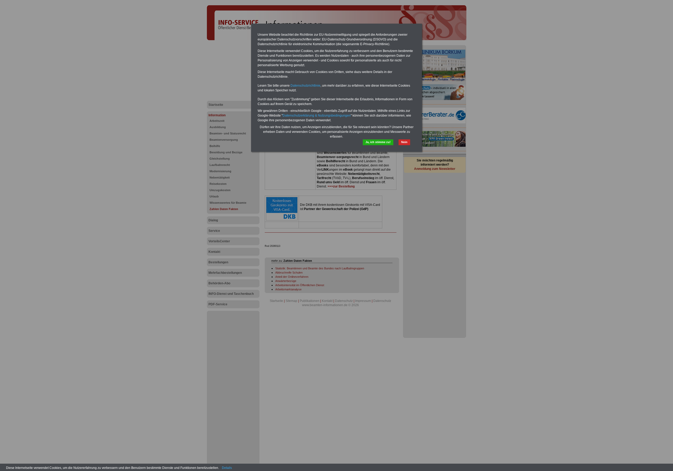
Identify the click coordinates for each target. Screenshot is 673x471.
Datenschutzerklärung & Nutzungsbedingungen (317, 115)
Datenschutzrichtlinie (305, 85)
